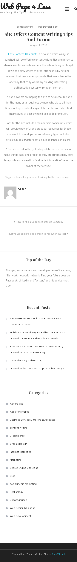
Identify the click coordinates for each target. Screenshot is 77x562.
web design (63, 177)
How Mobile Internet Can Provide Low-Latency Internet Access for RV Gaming (36, 349)
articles (18, 177)
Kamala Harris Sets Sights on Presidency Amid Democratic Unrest (36, 321)
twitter (52, 177)
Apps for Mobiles (19, 412)
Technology (16, 492)
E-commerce (17, 436)
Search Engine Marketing (24, 468)
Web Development (48, 27)
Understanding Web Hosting (26, 360)
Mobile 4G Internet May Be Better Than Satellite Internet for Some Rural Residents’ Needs (37, 335)
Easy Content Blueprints (23, 54)
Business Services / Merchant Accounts (32, 420)
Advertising (16, 404)
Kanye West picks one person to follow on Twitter (37, 234)
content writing (25, 27)
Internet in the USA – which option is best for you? (38, 368)
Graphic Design (18, 444)
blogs (26, 177)
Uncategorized (18, 500)
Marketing (15, 460)
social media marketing (23, 484)
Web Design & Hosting (22, 508)
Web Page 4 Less (25, 6)
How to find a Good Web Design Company (39, 222)
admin (22, 189)
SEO (12, 476)
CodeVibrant (58, 554)
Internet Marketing (20, 452)
